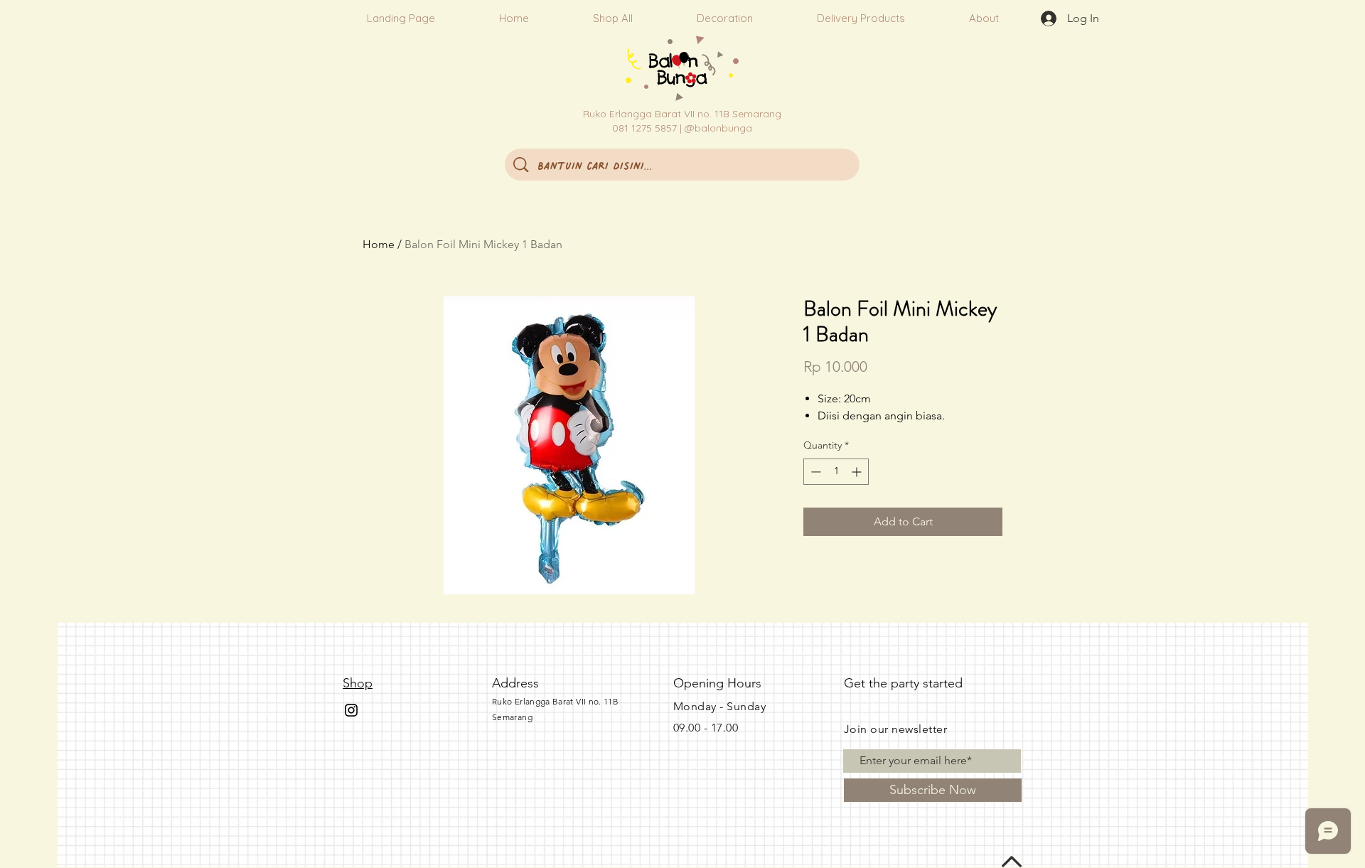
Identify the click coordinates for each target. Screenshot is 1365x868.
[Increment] (858, 471)
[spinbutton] (836, 471)
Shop (358, 683)
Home (379, 244)
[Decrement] (814, 471)
